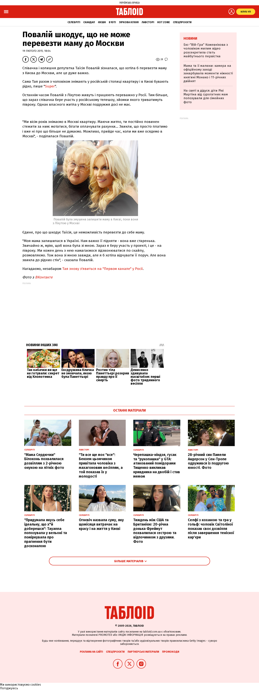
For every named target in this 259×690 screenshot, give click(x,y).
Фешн (102, 22)
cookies (35, 684)
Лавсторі (148, 22)
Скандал (89, 22)
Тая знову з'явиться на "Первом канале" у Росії (102, 268)
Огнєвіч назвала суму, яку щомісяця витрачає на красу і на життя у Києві (101, 524)
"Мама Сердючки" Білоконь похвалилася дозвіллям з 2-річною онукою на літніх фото (44, 461)
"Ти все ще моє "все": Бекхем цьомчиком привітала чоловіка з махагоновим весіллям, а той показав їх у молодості (101, 466)
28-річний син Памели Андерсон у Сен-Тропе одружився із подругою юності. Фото (208, 461)
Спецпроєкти (182, 22)
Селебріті (73, 22)
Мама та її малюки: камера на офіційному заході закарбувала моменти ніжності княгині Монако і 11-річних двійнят (208, 73)
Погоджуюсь (9, 688)
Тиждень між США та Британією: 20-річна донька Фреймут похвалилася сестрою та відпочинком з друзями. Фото (154, 531)
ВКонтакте (43, 277)
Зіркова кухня (129, 22)
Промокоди (170, 651)
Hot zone (163, 22)
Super (50, 86)
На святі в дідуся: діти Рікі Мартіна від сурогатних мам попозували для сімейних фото (206, 96)
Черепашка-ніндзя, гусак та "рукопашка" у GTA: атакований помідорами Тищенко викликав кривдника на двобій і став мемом (156, 466)
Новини (190, 38)
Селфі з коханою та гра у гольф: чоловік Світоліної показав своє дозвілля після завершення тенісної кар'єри (211, 528)
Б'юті (112, 22)
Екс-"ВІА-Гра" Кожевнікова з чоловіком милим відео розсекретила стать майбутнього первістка (206, 50)
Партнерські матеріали (143, 651)
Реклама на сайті (91, 651)
